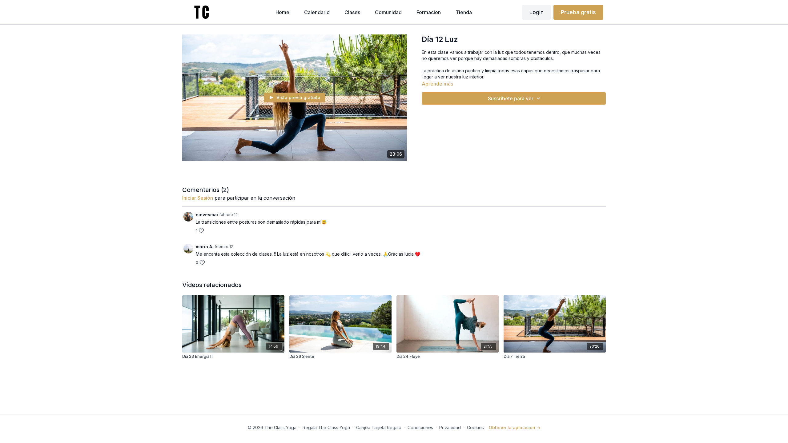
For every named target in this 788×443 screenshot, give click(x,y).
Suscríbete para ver (510, 98)
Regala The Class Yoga (326, 427)
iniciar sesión (197, 198)
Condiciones (420, 427)
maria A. (204, 246)
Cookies (475, 427)
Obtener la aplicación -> (515, 427)
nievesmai (207, 214)
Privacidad (450, 427)
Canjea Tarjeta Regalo (378, 427)
